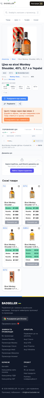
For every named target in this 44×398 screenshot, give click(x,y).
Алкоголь (6, 59)
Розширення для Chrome (16, 319)
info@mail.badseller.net (30, 392)
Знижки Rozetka (8, 339)
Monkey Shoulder (15, 77)
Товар (8, 20)
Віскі (14, 59)
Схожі (36, 20)
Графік (27, 20)
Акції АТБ (27, 343)
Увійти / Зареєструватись (22, 171)
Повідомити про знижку (16, 99)
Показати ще (12, 222)
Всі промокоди (7, 336)
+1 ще (5, 92)
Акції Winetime (29, 349)
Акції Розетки (29, 346)
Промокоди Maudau (9, 343)
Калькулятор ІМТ (8, 379)
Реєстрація (36, 3)
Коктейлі (5, 366)
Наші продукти (29, 373)
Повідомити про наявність (17, 119)
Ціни (17, 20)
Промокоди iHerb (8, 349)
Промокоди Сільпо (9, 346)
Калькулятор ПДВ (9, 375)
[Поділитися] (20, 104)
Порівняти (11, 104)
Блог (25, 366)
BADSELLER (9, 303)
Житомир (12, 79)
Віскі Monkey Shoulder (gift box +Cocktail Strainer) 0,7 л (17, 145)
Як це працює (29, 370)
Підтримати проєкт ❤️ (10, 323)
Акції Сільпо (28, 339)
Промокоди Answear (10, 356)
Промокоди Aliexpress (10, 353)
